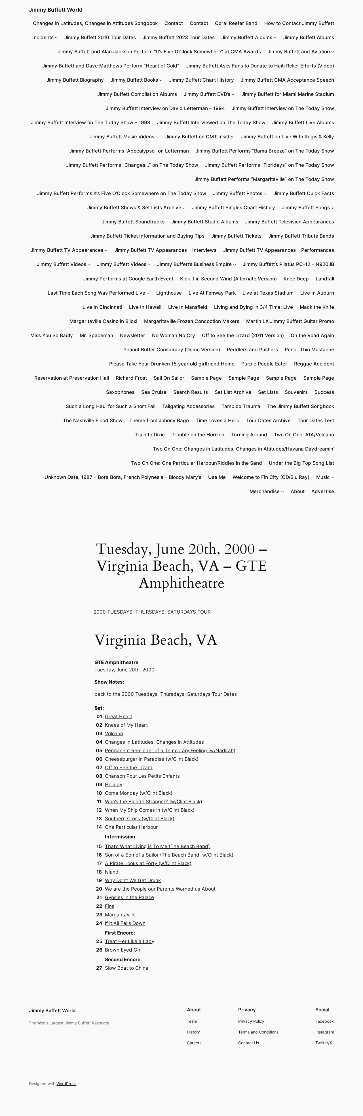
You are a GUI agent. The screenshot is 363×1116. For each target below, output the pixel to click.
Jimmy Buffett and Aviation (299, 51)
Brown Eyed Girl (123, 950)
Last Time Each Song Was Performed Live (96, 293)
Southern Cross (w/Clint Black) (139, 818)
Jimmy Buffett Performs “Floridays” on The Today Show (269, 165)
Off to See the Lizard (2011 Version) (243, 335)
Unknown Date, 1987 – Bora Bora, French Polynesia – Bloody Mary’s (123, 477)
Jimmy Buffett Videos (61, 264)
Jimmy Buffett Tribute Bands (301, 236)
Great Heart (118, 716)
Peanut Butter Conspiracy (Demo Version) (171, 349)
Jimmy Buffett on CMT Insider (199, 137)
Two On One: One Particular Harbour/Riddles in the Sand (196, 463)
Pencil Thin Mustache (309, 349)
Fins (109, 906)
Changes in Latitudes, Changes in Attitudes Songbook (95, 23)
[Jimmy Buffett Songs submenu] (332, 207)
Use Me (217, 477)
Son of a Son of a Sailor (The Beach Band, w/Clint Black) (169, 855)
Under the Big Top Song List (301, 463)
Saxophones (120, 392)
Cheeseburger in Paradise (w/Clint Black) (152, 759)
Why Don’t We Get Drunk (133, 880)
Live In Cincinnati (102, 307)
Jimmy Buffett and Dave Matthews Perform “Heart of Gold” (110, 66)
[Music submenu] (332, 477)
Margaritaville (120, 915)
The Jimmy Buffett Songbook (300, 406)
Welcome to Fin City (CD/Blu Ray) (271, 477)
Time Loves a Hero (217, 420)
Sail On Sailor (169, 378)
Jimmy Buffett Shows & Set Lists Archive (134, 207)
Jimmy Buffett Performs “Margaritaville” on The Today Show (264, 179)
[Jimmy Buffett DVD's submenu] (233, 94)
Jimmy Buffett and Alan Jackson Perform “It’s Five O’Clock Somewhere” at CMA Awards (159, 51)
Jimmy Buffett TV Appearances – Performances (278, 250)
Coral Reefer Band (236, 23)
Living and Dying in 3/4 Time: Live (253, 307)
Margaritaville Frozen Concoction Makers (191, 321)
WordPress (66, 1083)
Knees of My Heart (126, 725)
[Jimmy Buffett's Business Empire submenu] (234, 264)
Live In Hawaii (145, 307)
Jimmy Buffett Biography (75, 80)
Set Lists (268, 392)
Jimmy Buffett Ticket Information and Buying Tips (147, 236)
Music (323, 477)
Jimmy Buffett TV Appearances (67, 250)
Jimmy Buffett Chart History (201, 80)
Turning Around (249, 434)
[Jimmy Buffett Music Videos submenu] (157, 136)
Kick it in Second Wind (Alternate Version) (228, 279)
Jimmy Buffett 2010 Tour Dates (100, 37)
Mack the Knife (317, 307)
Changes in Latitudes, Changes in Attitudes (154, 742)
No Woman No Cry (173, 335)
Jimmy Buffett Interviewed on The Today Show (211, 122)
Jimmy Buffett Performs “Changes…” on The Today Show (132, 165)
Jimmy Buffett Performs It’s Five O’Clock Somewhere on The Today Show (121, 193)
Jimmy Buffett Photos (237, 193)
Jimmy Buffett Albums (246, 37)
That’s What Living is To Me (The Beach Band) (157, 846)
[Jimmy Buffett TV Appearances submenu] (106, 250)
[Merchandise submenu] (282, 491)
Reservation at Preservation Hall (71, 378)
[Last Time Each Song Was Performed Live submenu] (148, 292)
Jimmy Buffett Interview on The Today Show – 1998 (90, 122)
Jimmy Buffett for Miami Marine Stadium (287, 94)
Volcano (114, 733)
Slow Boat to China (126, 968)
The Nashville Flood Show (93, 420)
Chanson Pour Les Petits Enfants (142, 776)
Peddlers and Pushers (252, 349)
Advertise (322, 491)
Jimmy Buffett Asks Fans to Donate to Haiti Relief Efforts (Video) (260, 66)
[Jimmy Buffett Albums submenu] (275, 37)
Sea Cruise (153, 392)
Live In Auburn (317, 293)
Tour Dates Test (315, 420)
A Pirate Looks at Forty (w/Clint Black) (148, 863)
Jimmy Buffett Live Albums (303, 122)
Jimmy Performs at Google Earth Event (128, 279)
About (298, 491)
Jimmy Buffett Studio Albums (204, 222)
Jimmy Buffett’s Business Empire (194, 264)
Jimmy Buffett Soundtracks (133, 222)
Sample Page (206, 378)
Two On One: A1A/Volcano (304, 434)
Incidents (43, 37)
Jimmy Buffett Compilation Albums (137, 94)
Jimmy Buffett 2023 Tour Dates (179, 37)
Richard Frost (131, 378)
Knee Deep (296, 279)
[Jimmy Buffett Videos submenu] (88, 264)
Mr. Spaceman (96, 335)
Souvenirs (296, 392)
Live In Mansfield (187, 307)
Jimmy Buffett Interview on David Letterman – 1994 (165, 108)
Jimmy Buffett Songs (306, 207)
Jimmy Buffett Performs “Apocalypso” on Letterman (129, 151)
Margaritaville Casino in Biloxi (103, 321)
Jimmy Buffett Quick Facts (303, 193)
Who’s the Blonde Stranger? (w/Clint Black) (153, 801)
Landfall (325, 279)
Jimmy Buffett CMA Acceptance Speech (287, 80)
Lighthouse (169, 293)
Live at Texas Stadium (268, 293)
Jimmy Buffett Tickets (236, 236)
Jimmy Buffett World (56, 9)
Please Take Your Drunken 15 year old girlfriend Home (172, 364)
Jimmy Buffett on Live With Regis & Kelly (287, 137)
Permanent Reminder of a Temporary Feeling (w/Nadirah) (170, 750)
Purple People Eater (264, 364)
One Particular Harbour (131, 827)
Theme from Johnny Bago (159, 420)
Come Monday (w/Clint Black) (138, 793)
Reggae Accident (314, 364)
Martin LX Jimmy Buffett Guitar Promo (290, 321)
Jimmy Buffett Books (134, 80)
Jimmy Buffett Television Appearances (289, 222)
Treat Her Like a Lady (129, 941)
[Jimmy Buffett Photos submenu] (265, 193)
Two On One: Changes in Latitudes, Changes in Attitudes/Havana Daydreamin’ (243, 449)
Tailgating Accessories (188, 406)
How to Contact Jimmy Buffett (299, 23)
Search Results (190, 392)
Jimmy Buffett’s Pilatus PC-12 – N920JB (288, 264)
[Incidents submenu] (56, 37)
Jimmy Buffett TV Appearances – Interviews (165, 250)
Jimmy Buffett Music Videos (122, 137)
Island (112, 872)
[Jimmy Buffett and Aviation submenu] (332, 51)
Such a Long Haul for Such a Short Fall (110, 406)
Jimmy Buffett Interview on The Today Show (283, 108)
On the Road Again (312, 335)
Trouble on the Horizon (198, 434)
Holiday (113, 784)
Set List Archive (233, 392)
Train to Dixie (150, 434)
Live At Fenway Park (212, 293)
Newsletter (132, 335)
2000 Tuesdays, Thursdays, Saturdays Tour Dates (179, 694)
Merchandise (265, 491)
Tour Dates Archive (268, 420)
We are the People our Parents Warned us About (160, 889)
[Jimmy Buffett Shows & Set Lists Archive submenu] (183, 207)
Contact (173, 23)
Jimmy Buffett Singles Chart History (233, 207)
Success (324, 392)
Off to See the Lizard (129, 767)
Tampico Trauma (240, 406)
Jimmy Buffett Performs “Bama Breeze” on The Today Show (265, 151)
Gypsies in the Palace (129, 897)
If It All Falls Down (125, 923)
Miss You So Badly (51, 335)
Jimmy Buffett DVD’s (207, 94)
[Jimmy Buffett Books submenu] (160, 80)
